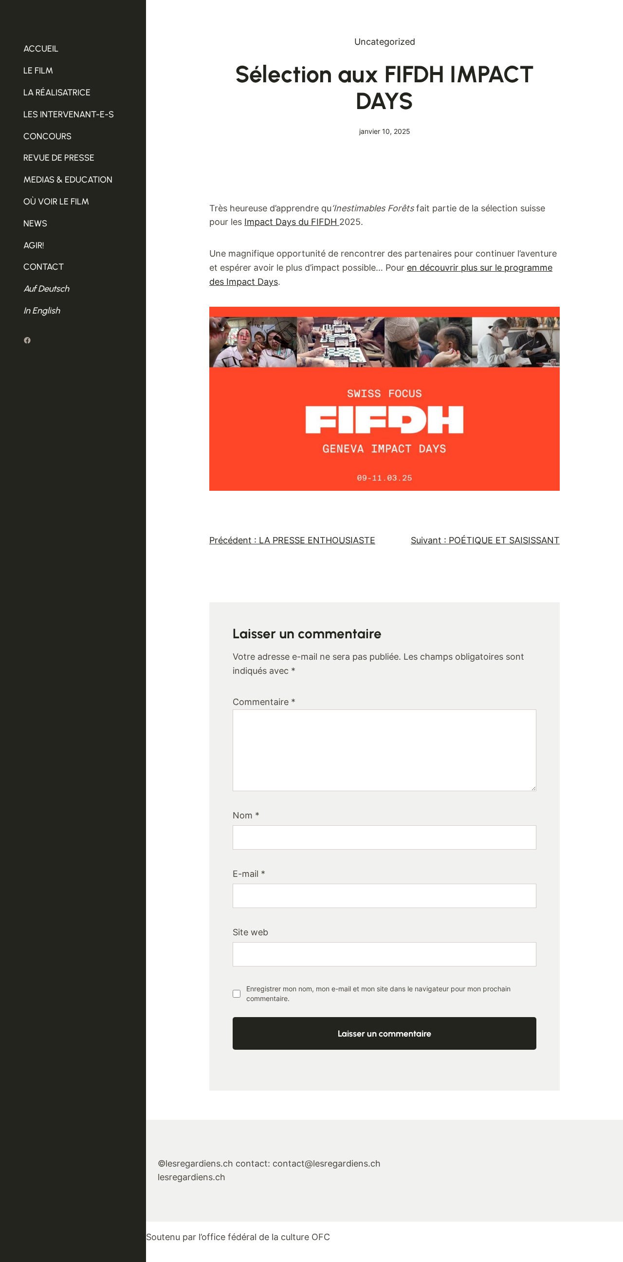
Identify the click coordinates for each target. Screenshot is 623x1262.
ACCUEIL (40, 48)
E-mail (249, 874)
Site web (250, 932)
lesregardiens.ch (191, 1177)
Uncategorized (384, 42)
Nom (246, 815)
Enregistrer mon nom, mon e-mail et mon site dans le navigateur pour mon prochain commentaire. (378, 993)
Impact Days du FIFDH (291, 222)
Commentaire (264, 702)
